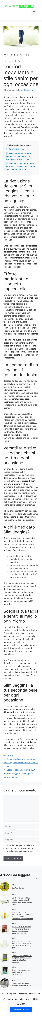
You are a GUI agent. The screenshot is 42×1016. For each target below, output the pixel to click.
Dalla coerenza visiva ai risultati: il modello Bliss (21, 984)
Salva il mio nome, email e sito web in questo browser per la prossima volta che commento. (20, 848)
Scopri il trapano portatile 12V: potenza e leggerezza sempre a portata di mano (19, 773)
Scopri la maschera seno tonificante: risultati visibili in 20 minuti (22, 972)
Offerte (10, 755)
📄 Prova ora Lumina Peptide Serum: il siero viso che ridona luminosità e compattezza (20, 166)
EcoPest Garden (18, 888)
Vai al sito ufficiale (21, 1009)
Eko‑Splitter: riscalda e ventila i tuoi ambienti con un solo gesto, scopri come (22, 901)
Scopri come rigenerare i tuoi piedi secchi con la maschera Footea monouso (22, 959)
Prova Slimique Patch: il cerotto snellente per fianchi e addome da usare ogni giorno (21, 930)
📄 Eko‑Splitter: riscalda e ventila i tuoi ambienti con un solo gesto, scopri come (19, 156)
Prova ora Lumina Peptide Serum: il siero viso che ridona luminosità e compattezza (22, 915)
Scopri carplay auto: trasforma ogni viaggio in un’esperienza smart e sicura (21, 762)
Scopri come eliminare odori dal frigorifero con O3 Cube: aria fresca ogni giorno (22, 944)
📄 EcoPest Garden (15, 149)
